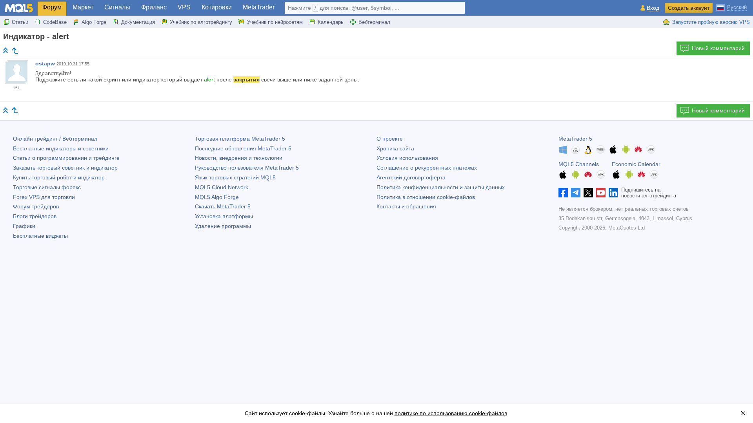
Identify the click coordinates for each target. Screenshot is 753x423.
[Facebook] (563, 192)
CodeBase (55, 22)
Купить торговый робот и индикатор (59, 177)
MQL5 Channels (578, 164)
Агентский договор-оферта (411, 177)
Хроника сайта (395, 148)
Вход (653, 8)
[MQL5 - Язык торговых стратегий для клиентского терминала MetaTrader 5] (19, 8)
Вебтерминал (374, 22)
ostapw (45, 63)
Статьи (20, 22)
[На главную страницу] (5, 50)
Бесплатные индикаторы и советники (61, 148)
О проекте (389, 139)
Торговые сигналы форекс (47, 187)
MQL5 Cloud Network (221, 187)
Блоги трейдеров (34, 216)
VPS (184, 7)
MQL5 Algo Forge (217, 197)
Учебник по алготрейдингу (201, 22)
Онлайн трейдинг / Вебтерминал (55, 139)
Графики (24, 226)
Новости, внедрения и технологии (238, 158)
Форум (52, 7)
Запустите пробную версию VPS (711, 22)
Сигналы (117, 7)
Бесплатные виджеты (40, 236)
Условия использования (407, 158)
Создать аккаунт (688, 8)
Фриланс (154, 7)
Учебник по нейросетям (275, 22)
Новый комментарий (718, 48)
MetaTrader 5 (575, 139)
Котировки (217, 7)
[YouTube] (601, 192)
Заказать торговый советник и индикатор (65, 167)
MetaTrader (259, 7)
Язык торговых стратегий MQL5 (235, 177)
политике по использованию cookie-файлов (451, 413)
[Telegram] (575, 192)
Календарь (331, 22)
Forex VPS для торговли (44, 197)
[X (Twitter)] (588, 192)
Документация (138, 22)
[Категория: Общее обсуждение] (15, 50)
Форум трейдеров (36, 206)
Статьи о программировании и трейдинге (66, 158)
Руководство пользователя (247, 167)
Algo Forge (94, 22)
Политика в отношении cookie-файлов (425, 197)
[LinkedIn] (613, 192)
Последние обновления (243, 148)
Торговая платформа (240, 139)
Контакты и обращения (406, 206)
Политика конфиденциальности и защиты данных (440, 187)
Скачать (223, 206)
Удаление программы (223, 226)
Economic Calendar (636, 164)
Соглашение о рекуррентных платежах (426, 167)
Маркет (83, 7)
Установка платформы (224, 216)
